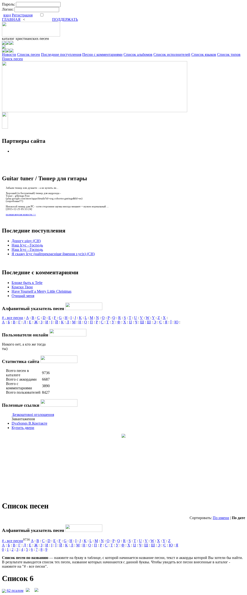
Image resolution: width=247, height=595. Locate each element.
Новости (9, 54)
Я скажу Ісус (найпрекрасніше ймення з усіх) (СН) (53, 254)
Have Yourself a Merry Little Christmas (41, 291)
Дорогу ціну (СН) (26, 241)
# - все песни (12, 318)
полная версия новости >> (21, 214)
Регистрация (22, 15)
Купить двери (23, 428)
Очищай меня (23, 296)
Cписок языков (203, 54)
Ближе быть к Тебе (27, 283)
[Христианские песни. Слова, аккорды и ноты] (31, 35)
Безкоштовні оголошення (33, 415)
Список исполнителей (171, 54)
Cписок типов (228, 54)
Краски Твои (22, 287)
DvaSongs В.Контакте (29, 423)
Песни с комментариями (102, 54)
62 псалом (14, 590)
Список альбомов (138, 54)
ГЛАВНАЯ (11, 19)
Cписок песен (28, 54)
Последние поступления (61, 54)
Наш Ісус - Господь (27, 245)
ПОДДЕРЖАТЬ (65, 19)
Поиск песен (12, 59)
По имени (221, 518)
